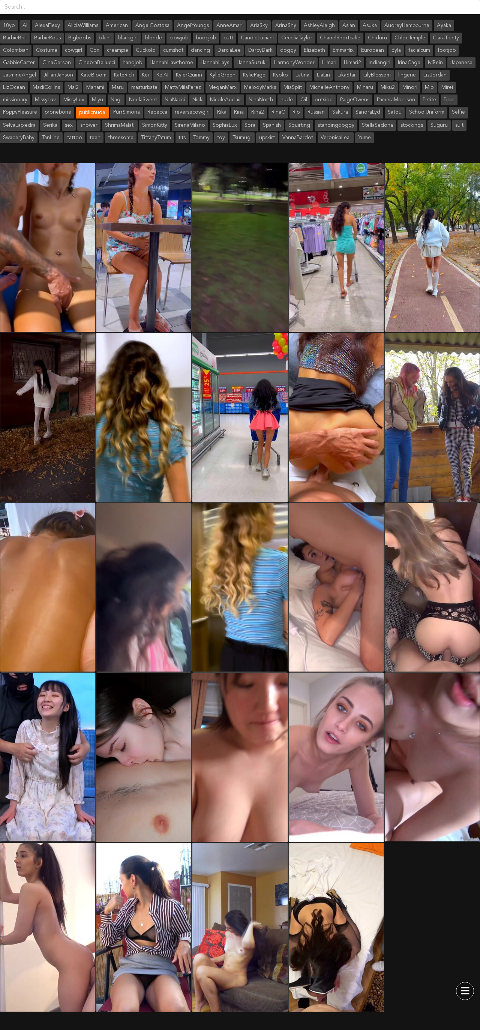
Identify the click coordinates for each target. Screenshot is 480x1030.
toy (221, 137)
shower (89, 125)
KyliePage (254, 75)
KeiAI (162, 75)
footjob (447, 50)
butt (228, 37)
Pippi (449, 99)
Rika (221, 112)
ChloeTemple (409, 37)
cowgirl (73, 50)
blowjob (179, 37)
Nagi (116, 99)
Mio (429, 87)
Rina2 (257, 112)
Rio (296, 112)
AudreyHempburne (406, 25)
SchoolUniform (426, 112)
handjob (132, 62)
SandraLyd (368, 112)
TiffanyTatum (156, 137)
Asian (348, 25)
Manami (95, 87)
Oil (303, 99)
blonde (153, 37)
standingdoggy (336, 125)
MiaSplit (293, 87)
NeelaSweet (143, 99)
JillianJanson (58, 75)
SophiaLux (225, 125)
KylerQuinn (189, 75)
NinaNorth (261, 99)
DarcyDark (260, 50)
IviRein (435, 62)
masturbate (144, 87)
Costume (46, 50)
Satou (395, 112)
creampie (117, 50)
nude (286, 99)
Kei (145, 75)
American (117, 25)
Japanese (461, 62)
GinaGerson (56, 62)
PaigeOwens (354, 99)
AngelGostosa (152, 25)
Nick (197, 99)
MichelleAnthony (329, 87)
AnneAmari (229, 25)
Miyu (97, 99)
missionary (15, 99)
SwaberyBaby (18, 137)
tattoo (74, 137)
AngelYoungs (193, 25)
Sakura (340, 112)
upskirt (267, 137)
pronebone (58, 112)
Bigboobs (79, 37)
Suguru (439, 125)
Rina (239, 112)
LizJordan (435, 75)
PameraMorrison (396, 99)
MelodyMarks (260, 87)
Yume (364, 137)
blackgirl (128, 37)
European (372, 50)
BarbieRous (47, 37)
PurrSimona (126, 112)
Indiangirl (379, 62)
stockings (411, 125)
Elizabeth (314, 50)
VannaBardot (297, 137)
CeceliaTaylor (296, 37)
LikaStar (347, 75)
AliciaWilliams (83, 25)
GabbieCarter (19, 62)
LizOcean (14, 87)
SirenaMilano (190, 125)
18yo (9, 25)
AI (24, 25)
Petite (429, 99)
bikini (105, 37)
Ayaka (444, 25)
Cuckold (146, 50)
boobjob (206, 37)
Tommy (201, 137)
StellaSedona (377, 125)
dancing (200, 50)
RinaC (278, 112)
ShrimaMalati (120, 125)
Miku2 (388, 87)
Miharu (365, 87)
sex (69, 125)
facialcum (419, 50)
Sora (249, 125)
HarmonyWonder (294, 62)
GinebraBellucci (96, 62)
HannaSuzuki (252, 62)
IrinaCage (409, 62)
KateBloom (93, 75)
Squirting (299, 125)
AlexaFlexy (47, 25)
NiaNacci (175, 99)
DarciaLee (229, 50)
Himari (329, 62)
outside (324, 99)
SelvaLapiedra (19, 125)
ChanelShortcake (340, 37)
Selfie (458, 112)
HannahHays (215, 62)
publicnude (92, 112)
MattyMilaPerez (183, 87)
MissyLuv (45, 99)
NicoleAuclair (225, 99)
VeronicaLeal (336, 137)
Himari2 (352, 62)
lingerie (407, 75)
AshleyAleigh (319, 25)
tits (182, 137)
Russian (316, 112)
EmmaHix (343, 50)
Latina (302, 75)
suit (459, 125)
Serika (50, 125)
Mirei (447, 87)
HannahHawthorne (171, 62)
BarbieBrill (15, 37)
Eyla (396, 50)
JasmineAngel (19, 75)
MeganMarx (222, 87)
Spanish (272, 125)
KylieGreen (223, 75)
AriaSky (259, 25)
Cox (94, 50)
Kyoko (280, 75)
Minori (409, 87)
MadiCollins (46, 87)
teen (95, 137)
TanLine (51, 137)
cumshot (173, 50)
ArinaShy (285, 25)
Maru (118, 87)
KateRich (124, 75)
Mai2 (73, 87)
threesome (121, 137)
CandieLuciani (257, 37)
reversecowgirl (192, 112)
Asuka (370, 25)
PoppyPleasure (20, 112)
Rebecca (157, 112)
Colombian (15, 50)
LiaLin (323, 75)
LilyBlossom (377, 75)
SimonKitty (154, 125)
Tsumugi (242, 137)
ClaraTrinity (446, 37)
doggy (288, 50)
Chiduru (377, 37)
